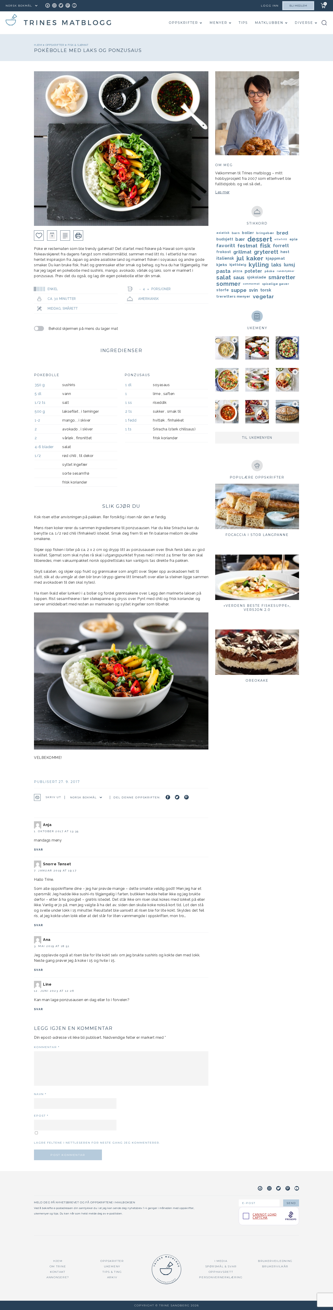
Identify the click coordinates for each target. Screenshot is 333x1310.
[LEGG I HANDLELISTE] (65, 235)
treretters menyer (233, 296)
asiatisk (222, 232)
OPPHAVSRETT (221, 1271)
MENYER (218, 23)
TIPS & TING (112, 1271)
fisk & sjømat (78, 45)
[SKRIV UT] (78, 235)
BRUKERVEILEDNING (275, 1261)
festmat (247, 246)
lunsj (289, 264)
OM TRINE (58, 1266)
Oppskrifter (183, 23)
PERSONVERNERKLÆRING (220, 1277)
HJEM (58, 1261)
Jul (240, 258)
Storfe (222, 290)
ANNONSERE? (57, 1277)
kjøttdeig (237, 264)
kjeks (221, 264)
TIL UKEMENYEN (257, 437)
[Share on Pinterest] (186, 797)
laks (276, 265)
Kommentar (47, 1047)
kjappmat (275, 258)
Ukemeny (112, 1266)
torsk (265, 290)
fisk (265, 245)
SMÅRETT (70, 308)
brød (282, 233)
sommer (228, 284)
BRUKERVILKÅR (275, 1266)
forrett (281, 245)
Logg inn (270, 5)
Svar (38, 849)
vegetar (263, 296)
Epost (41, 1115)
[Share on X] (177, 797)
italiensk (225, 258)
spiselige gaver (275, 284)
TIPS (243, 23)
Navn (40, 1094)
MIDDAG (54, 308)
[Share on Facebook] (168, 797)
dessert (259, 239)
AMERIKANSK (148, 299)
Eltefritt (280, 239)
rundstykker (285, 271)
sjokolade (256, 277)
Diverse (304, 23)
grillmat (242, 252)
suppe (239, 290)
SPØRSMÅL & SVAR (221, 1266)
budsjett (224, 239)
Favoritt (225, 245)
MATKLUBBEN (269, 23)
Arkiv (112, 1277)
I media (221, 1261)
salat (223, 277)
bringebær (265, 233)
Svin (253, 290)
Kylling (259, 265)
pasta (223, 271)
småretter (281, 277)
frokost (223, 252)
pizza (238, 271)
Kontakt (57, 1271)
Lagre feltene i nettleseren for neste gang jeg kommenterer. (97, 1142)
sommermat (251, 283)
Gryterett (266, 252)
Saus (239, 277)
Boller (248, 233)
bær (240, 239)
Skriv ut (53, 797)
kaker (254, 258)
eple (294, 239)
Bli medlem (298, 5)
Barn (236, 233)
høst (284, 252)
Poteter (253, 271)
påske (270, 271)
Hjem (38, 45)
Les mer (222, 192)
